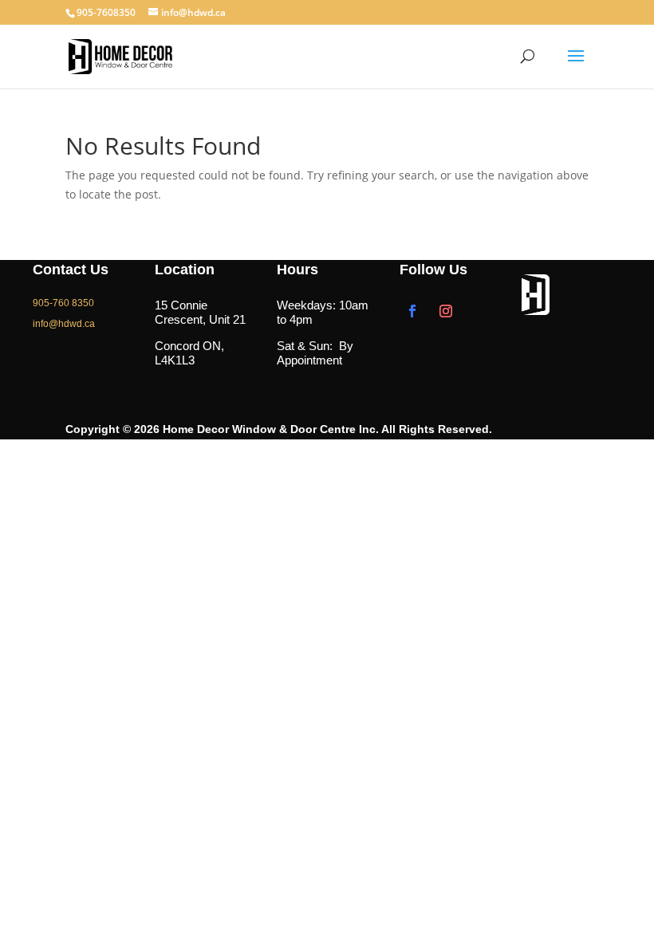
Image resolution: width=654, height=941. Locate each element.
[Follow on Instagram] (446, 311)
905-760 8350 (63, 303)
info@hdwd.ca (64, 323)
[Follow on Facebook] (412, 311)
